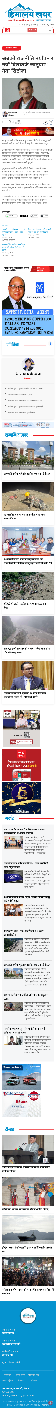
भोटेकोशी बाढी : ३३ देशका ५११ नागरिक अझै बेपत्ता (25, 606)
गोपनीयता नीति (33, 1375)
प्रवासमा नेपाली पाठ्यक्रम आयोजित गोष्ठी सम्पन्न (25, 400)
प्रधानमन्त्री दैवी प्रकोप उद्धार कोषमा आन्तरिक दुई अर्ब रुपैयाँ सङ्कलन (27, 899)
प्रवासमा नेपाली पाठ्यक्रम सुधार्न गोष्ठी (21, 412)
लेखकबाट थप (28, 378)
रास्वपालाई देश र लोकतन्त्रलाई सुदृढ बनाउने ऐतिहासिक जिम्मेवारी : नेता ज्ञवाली (13, 247)
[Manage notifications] (50, 1403)
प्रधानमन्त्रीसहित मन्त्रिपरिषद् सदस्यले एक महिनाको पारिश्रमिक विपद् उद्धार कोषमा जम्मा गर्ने (28, 561)
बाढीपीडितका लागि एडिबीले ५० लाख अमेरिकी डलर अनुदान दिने (26, 865)
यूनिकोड (34, 1380)
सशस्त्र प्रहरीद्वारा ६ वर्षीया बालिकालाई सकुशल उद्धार (26, 997)
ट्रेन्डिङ (9, 1129)
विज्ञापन (21, 1380)
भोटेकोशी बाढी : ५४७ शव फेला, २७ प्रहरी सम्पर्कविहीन (23, 933)
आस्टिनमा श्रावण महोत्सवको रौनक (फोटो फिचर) (25, 1209)
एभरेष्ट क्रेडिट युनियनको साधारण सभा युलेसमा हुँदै (25, 406)
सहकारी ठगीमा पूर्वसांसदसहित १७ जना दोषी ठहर (27, 474)
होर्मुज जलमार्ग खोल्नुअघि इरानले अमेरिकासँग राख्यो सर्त (27, 1249)
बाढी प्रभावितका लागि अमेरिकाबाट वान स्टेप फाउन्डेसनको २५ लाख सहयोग (25, 831)
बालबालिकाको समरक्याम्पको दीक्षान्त (20, 394)
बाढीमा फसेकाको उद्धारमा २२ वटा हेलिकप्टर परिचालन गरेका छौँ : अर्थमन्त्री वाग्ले (25, 695)
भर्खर (9, 818)
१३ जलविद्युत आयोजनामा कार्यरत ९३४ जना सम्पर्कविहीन (24, 517)
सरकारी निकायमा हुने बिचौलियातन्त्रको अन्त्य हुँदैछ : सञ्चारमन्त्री (13, 232)
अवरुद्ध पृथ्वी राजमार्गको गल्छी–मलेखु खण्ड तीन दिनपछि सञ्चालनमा (27, 651)
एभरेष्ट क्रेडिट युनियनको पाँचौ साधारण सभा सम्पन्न (25, 388)
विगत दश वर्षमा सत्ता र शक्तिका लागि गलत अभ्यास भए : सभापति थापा (39, 231)
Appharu (45, 1405)
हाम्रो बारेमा (20, 1375)
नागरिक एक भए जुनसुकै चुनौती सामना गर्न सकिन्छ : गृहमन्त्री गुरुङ (24, 1031)
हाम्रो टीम (7, 1375)
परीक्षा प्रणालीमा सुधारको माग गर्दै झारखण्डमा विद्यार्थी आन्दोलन (28, 1292)
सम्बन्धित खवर (16, 435)
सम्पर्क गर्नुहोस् (7, 1380)
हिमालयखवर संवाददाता (12, 114)
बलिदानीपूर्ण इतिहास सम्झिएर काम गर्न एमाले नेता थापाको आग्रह (26, 1169)
